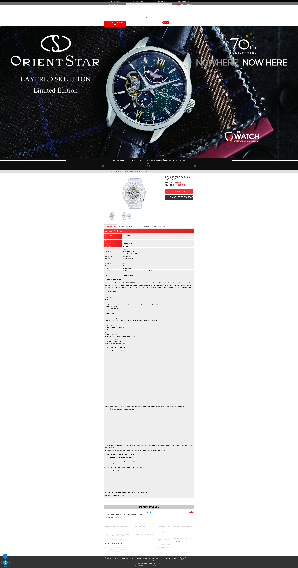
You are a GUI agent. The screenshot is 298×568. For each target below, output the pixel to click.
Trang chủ (109, 171)
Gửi (190, 541)
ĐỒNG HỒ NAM (148, 22)
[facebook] (177, 534)
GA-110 (133, 282)
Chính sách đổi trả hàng (164, 544)
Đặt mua (180, 191)
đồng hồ (162, 445)
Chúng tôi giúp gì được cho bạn (129, 226)
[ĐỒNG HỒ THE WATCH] (149, 14)
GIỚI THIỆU (138, 22)
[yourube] (189, 534)
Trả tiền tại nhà (161, 1)
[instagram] (186, 534)
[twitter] (180, 534)
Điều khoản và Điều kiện (164, 536)
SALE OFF (165, 22)
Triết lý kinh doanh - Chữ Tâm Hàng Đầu (145, 531)
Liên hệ (191, 22)
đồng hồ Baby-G (183, 282)
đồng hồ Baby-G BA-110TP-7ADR (115, 406)
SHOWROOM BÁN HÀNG (116, 526)
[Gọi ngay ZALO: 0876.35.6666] (5, 562)
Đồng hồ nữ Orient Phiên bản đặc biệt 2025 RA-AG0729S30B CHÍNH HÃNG (123, 514)
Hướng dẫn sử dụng (149, 226)
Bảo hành (162, 226)
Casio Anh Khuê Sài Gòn (167, 406)
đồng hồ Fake (138, 450)
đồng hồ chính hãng (119, 450)
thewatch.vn (110, 495)
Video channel (175, 22)
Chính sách (163, 526)
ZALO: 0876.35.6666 (186, 4)
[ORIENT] (149, 166)
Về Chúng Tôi (142, 526)
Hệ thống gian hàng (116, 1)
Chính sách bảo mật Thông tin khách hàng (163, 531)
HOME (131, 22)
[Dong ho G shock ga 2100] (149, 92)
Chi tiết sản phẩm (110, 226)
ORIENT (149, 163)
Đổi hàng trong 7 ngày (183, 1)
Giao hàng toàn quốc (138, 1)
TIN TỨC (184, 22)
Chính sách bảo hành (163, 547)
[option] (134, 193)
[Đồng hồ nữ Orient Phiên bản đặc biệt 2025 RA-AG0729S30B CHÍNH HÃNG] (149, 512)
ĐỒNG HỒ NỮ (157, 22)
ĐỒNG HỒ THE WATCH (118, 539)
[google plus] (183, 534)
